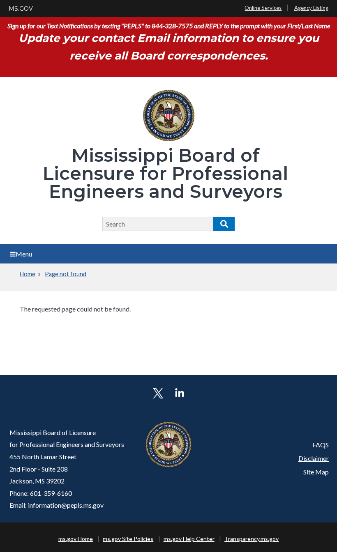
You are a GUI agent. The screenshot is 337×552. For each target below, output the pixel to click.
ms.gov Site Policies (128, 538)
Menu (24, 254)
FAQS (320, 445)
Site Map (316, 472)
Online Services (263, 8)
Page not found (65, 273)
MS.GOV (21, 8)
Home (27, 273)
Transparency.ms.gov (251, 538)
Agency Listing (311, 8)
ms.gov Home (75, 538)
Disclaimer (313, 458)
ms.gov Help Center (189, 538)
